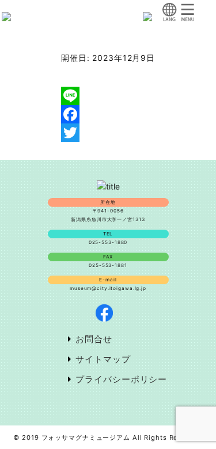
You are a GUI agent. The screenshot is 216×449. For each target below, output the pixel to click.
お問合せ (93, 339)
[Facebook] (108, 114)
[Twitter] (108, 132)
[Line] (108, 96)
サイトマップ (102, 359)
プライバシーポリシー (121, 379)
